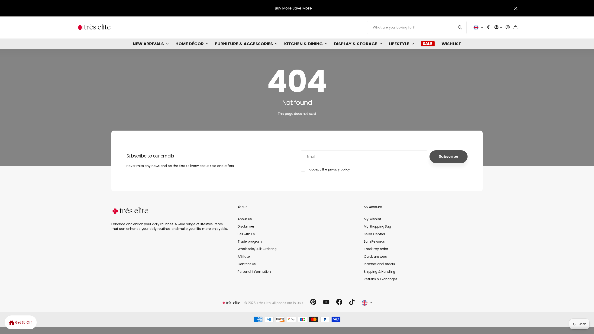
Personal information (254, 271)
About (242, 207)
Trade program (250, 241)
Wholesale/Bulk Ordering (257, 249)
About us (245, 219)
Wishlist (451, 44)
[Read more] (498, 27)
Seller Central (374, 234)
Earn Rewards (374, 241)
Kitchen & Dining (303, 44)
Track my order (376, 249)
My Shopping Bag (377, 226)
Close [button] (515, 8)
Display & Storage (355, 44)
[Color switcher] (489, 27)
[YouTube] (326, 302)
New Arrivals (148, 44)
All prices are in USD (287, 303)
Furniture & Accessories (244, 44)
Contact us (247, 264)
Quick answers (375, 256)
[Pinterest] (313, 302)
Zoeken (460, 27)
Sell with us (246, 234)
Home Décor (189, 44)
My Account (373, 207)
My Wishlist (372, 219)
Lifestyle (399, 44)
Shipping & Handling (379, 271)
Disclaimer (246, 226)
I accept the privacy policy (329, 169)
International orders (379, 264)
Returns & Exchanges (380, 279)
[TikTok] (352, 302)
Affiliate (244, 256)
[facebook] (339, 302)
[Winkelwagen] (515, 27)
